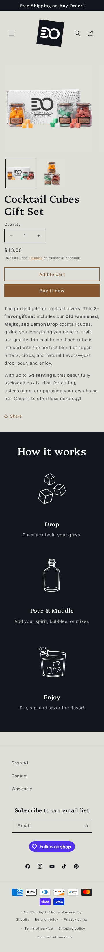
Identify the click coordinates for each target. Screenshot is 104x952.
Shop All (20, 762)
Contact (20, 775)
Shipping (36, 257)
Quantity (12, 224)
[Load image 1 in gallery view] (20, 173)
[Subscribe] (85, 826)
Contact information (55, 937)
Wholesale (22, 788)
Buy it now (52, 290)
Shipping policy (71, 928)
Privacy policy (76, 919)
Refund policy (46, 919)
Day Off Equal (49, 912)
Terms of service (39, 928)
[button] (11, 33)
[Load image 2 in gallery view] (52, 173)
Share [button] (16, 416)
